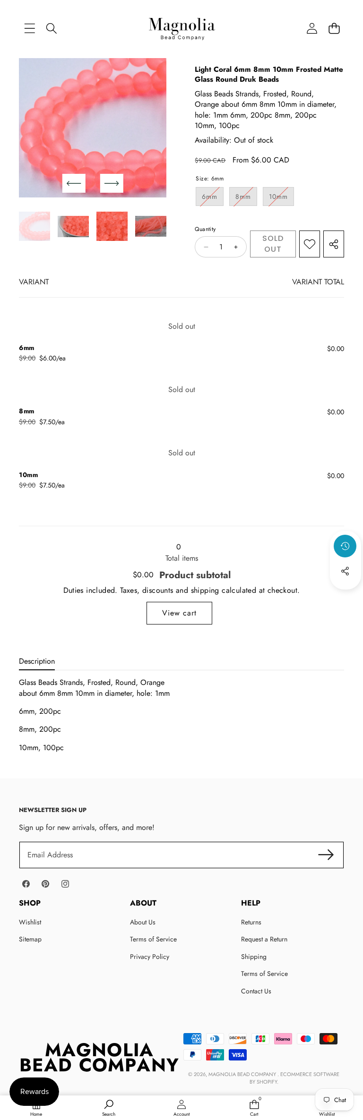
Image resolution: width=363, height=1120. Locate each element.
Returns (251, 922)
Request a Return (264, 939)
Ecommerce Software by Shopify (295, 1077)
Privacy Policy (149, 956)
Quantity (205, 229)
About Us (143, 922)
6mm (213, 198)
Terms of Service (153, 939)
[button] (334, 28)
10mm (281, 198)
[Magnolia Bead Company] (182, 28)
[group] (34, 226)
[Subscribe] (326, 855)
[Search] (51, 28)
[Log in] (311, 28)
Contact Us (256, 991)
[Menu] (29, 28)
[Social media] (345, 571)
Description (37, 661)
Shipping (254, 956)
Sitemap (30, 939)
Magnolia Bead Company (242, 1074)
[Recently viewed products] (345, 546)
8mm (246, 198)
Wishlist (30, 922)
